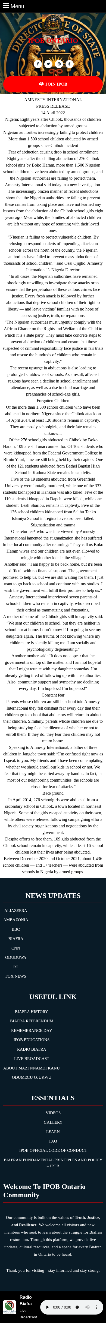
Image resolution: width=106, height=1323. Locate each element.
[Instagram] (69, 63)
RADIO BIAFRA (31, 1049)
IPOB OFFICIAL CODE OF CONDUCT (53, 1150)
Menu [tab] (17, 5)
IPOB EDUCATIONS (31, 1040)
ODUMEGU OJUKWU (31, 1077)
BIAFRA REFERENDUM (31, 1021)
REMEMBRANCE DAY (31, 1030)
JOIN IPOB (56, 84)
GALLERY (53, 1122)
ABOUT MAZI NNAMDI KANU (31, 1068)
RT (15, 967)
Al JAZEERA (15, 910)
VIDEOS (53, 1113)
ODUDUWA (15, 957)
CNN (15, 948)
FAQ (53, 1141)
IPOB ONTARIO (53, 40)
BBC (16, 929)
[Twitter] (47, 63)
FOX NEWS (15, 976)
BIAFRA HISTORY (31, 1011)
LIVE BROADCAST (31, 1058)
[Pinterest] (58, 63)
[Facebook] (37, 63)
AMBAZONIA (15, 920)
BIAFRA (15, 938)
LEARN (53, 1131)
